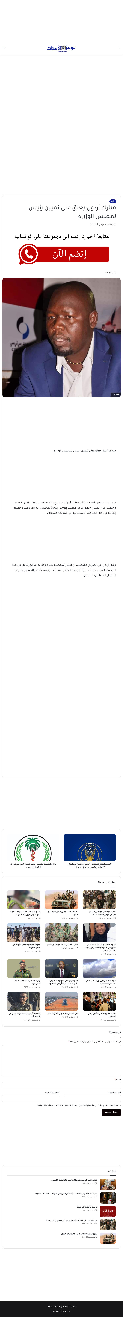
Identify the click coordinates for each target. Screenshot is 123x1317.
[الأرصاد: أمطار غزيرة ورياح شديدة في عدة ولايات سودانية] (99, 968)
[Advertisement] (61, 21)
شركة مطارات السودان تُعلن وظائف (62, 1014)
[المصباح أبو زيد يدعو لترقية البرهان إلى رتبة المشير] (23, 1001)
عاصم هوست (58, 1311)
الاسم (118, 1080)
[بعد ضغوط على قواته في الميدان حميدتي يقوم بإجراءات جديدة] (99, 899)
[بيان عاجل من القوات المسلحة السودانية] (23, 968)
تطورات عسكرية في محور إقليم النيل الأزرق (79, 1234)
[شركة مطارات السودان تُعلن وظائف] (61, 1001)
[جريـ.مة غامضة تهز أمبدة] (108, 1211)
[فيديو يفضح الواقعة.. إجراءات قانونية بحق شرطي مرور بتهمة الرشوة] (23, 899)
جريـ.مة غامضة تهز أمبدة (87, 1207)
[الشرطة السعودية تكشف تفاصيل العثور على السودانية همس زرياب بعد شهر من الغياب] (99, 932)
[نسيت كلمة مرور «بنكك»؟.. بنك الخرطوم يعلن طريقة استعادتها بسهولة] (108, 1198)
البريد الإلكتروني (114, 1093)
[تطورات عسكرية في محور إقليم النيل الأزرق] (61, 899)
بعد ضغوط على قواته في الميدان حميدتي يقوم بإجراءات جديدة (71, 1221)
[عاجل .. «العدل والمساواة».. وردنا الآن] (61, 932)
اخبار (112, 201)
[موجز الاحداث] (61, 48)
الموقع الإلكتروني (52, 1093)
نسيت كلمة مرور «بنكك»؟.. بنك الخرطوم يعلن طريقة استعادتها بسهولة (66, 1194)
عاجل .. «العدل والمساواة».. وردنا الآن (62, 945)
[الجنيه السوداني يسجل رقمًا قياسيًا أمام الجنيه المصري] (108, 1184)
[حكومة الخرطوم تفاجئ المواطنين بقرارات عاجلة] (23, 932)
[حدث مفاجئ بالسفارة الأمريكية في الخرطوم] (99, 1001)
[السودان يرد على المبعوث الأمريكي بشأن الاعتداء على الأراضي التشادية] (61, 968)
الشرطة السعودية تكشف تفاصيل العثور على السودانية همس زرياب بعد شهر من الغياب (100, 948)
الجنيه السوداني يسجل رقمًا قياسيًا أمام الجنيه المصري (74, 1180)
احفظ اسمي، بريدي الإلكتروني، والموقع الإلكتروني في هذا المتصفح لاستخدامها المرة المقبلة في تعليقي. (76, 1105)
